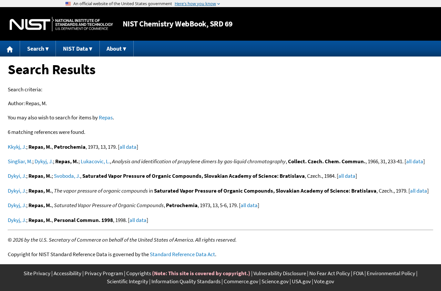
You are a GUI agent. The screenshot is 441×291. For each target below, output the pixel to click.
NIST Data (75, 48)
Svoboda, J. (67, 175)
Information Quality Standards (186, 281)
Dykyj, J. (44, 161)
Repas (106, 117)
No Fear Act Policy (329, 273)
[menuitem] (10, 48)
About (114, 48)
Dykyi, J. (17, 175)
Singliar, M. (20, 161)
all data (128, 146)
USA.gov (301, 281)
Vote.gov (324, 281)
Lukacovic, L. (95, 161)
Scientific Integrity (127, 281)
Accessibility (67, 273)
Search (35, 48)
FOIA (358, 273)
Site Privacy (37, 273)
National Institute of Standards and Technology (61, 24)
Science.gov (275, 281)
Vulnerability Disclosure (279, 273)
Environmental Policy (391, 273)
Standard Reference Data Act (182, 254)
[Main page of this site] (10, 48)
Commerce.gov (241, 281)
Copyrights (138, 273)
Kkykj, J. (17, 146)
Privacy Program (104, 273)
